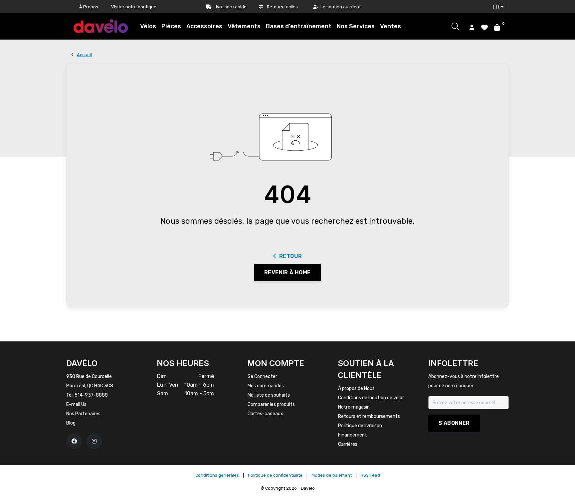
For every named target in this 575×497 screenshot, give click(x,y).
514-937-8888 (91, 395)
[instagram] (94, 441)
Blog (71, 423)
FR (496, 7)
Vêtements (244, 26)
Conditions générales (217, 475)
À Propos (88, 6)
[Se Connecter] (472, 27)
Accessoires (204, 26)
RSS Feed (370, 475)
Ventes (390, 26)
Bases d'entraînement (298, 26)
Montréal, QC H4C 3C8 (89, 386)
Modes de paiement (331, 475)
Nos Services (356, 26)
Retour (290, 256)
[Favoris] (484, 27)
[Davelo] (101, 26)
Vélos (148, 26)
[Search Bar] (455, 26)
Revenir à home (287, 272)
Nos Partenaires (83, 414)
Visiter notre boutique (133, 6)
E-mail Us (76, 404)
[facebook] (74, 441)
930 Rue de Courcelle (89, 376)
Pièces (171, 26)
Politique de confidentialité (275, 475)
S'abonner (454, 423)
